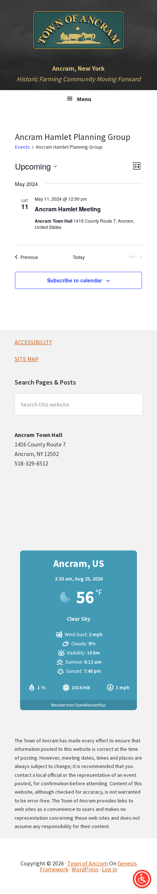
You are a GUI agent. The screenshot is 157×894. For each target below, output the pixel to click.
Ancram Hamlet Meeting (68, 209)
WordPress (85, 869)
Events (22, 147)
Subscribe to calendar (74, 280)
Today (79, 257)
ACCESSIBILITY (33, 342)
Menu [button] (84, 99)
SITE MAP (27, 359)
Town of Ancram (87, 863)
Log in (109, 869)
